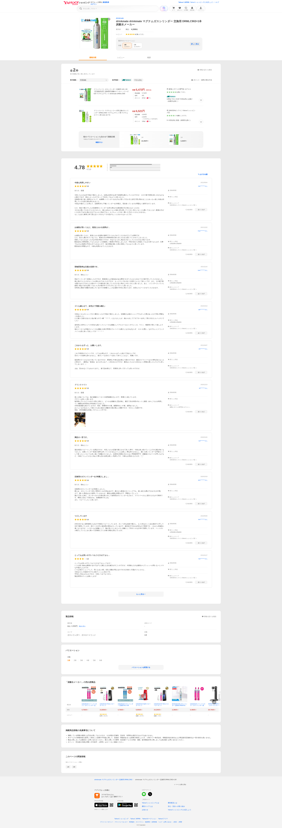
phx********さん (202, 480)
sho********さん (202, 519)
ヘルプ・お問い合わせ (164, 822)
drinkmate (120, 18)
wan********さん (202, 270)
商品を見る (82, 626)
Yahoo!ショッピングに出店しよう (201, 2)
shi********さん (203, 349)
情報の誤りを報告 (210, 616)
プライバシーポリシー (106, 822)
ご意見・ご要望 (177, 822)
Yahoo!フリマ (163, 819)
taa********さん (203, 559)
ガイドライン (140, 822)
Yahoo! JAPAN (183, 2)
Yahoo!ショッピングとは (150, 803)
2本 (74, 767)
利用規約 (131, 822)
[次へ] (214, 702)
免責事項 (147, 822)
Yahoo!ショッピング (121, 819)
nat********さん (203, 441)
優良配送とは (172, 803)
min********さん (202, 186)
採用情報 (154, 822)
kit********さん (203, 388)
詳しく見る (195, 44)
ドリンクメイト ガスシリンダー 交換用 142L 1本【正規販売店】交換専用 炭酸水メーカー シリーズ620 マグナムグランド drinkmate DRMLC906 (111, 91)
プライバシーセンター (121, 822)
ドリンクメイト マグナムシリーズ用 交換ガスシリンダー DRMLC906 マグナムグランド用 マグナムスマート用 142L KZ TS (111, 113)
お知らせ (145, 810)
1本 (68, 767)
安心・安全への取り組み (176, 806)
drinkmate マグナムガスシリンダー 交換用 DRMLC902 (113, 779)
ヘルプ (216, 2)
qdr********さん (202, 309)
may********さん (202, 231)
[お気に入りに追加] (201, 100)
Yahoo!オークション (149, 819)
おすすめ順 (204, 174)
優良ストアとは (147, 806)
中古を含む (138, 80)
